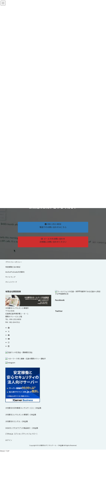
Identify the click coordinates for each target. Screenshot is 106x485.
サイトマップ (10, 277)
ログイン (8, 440)
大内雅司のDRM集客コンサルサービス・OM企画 (23, 408)
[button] (53, 227)
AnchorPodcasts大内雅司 (14, 272)
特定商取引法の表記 (12, 267)
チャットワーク (11, 282)
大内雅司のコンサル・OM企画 (16, 421)
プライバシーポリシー (13, 262)
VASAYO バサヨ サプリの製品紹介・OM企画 (21, 428)
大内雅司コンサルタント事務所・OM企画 (20, 414)
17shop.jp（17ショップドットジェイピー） (21, 433)
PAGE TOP (4, 451)
